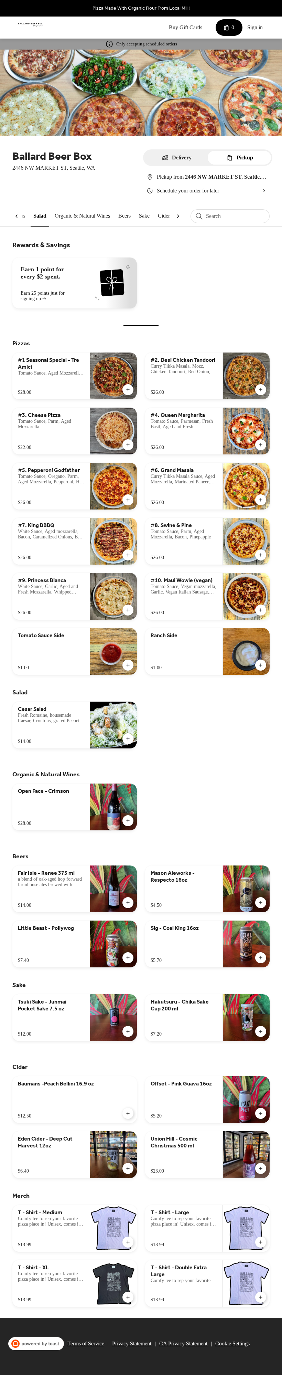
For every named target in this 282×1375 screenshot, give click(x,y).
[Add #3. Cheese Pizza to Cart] (127, 444)
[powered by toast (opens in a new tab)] (36, 1344)
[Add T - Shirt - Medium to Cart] (127, 1242)
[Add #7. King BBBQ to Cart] (127, 554)
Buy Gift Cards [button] (185, 27)
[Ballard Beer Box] (30, 24)
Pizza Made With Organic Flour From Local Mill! (141, 8)
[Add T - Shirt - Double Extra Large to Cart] (260, 1297)
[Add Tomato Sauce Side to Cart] (127, 665)
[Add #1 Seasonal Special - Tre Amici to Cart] (127, 389)
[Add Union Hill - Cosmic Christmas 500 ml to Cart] (260, 1168)
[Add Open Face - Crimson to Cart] (127, 820)
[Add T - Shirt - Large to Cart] (260, 1242)
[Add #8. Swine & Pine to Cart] (260, 554)
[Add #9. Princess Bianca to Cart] (127, 610)
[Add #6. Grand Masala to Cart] (260, 499)
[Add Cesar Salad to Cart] (127, 738)
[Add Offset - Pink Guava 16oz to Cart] (260, 1113)
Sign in (255, 27)
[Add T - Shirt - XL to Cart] (127, 1297)
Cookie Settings (232, 1343)
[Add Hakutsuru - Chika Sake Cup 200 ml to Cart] (260, 1031)
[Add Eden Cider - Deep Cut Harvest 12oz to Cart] (127, 1168)
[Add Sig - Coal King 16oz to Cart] (260, 957)
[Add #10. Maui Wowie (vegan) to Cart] (260, 610)
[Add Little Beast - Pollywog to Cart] (127, 957)
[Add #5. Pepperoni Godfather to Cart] (127, 499)
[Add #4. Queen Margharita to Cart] (260, 444)
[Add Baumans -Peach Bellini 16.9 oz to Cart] (127, 1113)
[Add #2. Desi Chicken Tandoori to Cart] (260, 389)
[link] (39, 215)
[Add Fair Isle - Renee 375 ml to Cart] (127, 902)
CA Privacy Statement (183, 1343)
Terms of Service (85, 1343)
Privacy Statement (131, 1343)
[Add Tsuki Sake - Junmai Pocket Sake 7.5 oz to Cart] (127, 1031)
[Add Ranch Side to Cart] (260, 665)
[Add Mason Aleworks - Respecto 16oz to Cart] (260, 902)
